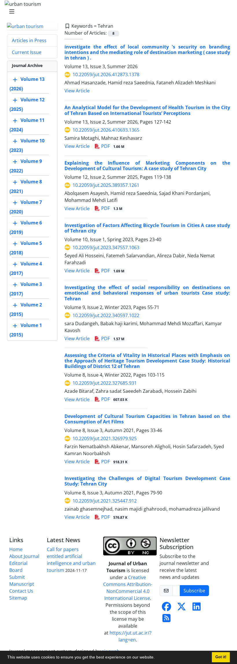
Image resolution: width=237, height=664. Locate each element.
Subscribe (194, 590)
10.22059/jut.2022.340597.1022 (106, 315)
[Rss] (166, 620)
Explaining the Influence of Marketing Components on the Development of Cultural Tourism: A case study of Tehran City (147, 166)
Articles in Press (29, 40)
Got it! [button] (220, 657)
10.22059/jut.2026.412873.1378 (106, 74)
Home (16, 549)
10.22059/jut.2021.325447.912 (105, 501)
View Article (77, 91)
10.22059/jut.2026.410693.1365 (106, 130)
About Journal (24, 556)
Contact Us (21, 591)
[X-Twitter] (181, 608)
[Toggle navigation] (117, 12)
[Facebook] (166, 608)
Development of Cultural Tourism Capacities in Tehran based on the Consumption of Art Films (147, 419)
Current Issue (26, 52)
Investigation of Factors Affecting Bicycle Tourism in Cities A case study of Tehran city (147, 228)
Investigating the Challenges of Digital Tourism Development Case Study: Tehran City (147, 481)
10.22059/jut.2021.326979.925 (105, 438)
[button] (157, 658)
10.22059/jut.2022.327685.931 (105, 383)
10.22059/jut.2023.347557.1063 (106, 247)
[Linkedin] (196, 608)
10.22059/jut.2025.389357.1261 (106, 185)
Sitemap (18, 598)
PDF (112, 146)
